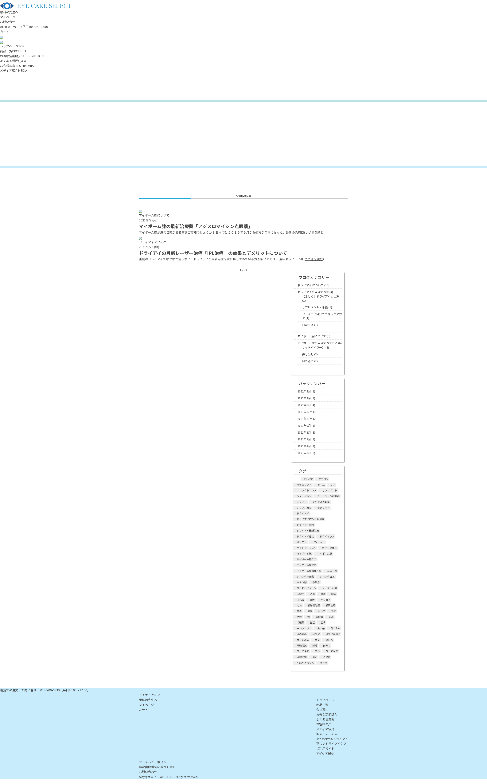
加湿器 (300, 593)
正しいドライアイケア (331, 743)
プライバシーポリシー (154, 762)
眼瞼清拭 (302, 645)
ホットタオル (329, 548)
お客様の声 (323, 724)
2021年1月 (304, 453)
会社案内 (322, 709)
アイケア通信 (325, 753)
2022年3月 (304, 391)
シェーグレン (304, 496)
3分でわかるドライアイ (332, 738)
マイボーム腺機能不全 (309, 571)
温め (331, 616)
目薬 (317, 640)
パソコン (302, 542)
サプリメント (329, 490)
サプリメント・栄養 (315, 307)
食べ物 (323, 663)
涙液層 (319, 616)
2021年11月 (305, 419)
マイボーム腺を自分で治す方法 (317, 343)
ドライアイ (303, 513)
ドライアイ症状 (305, 536)
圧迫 (312, 599)
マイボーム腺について (312, 336)
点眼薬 (300, 622)
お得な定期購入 (326, 714)
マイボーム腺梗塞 (307, 565)
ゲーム (321, 484)
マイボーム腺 (324, 553)
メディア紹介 (325, 729)
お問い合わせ (148, 771)
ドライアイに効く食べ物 (310, 519)
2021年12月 (305, 412)
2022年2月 (304, 398)
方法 (299, 605)
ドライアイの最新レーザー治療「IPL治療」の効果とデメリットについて (213, 253)
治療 (299, 616)
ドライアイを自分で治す (313, 292)
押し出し (308, 354)
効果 (312, 593)
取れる (300, 599)
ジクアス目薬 (304, 507)
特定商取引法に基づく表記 (157, 767)
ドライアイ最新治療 (308, 530)
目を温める (303, 640)
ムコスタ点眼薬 (305, 576)
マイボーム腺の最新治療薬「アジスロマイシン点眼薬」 (196, 226)
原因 (323, 593)
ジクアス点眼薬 (321, 502)
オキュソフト (304, 484)
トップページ (325, 699)
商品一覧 (322, 704)
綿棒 (314, 645)
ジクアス (302, 502)
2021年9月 (304, 425)
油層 (309, 611)
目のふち (335, 628)
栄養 (299, 611)
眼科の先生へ (9, 12)
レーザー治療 (329, 588)
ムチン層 (302, 582)
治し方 (321, 611)
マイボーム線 (304, 553)
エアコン (323, 479)
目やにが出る (332, 634)
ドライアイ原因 (305, 525)
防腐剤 (326, 657)
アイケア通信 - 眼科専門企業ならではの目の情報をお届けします (243, 134)
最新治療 (330, 605)
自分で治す (303, 651)
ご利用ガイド (325, 748)
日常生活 (308, 325)
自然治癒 (302, 657)
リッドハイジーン (313, 347)
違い (314, 657)
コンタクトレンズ (307, 490)
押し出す (325, 599)
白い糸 (321, 628)
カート (4, 31)
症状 (323, 622)
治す (333, 611)
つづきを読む (314, 232)
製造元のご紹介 (326, 733)
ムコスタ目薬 (327, 576)
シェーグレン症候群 (328, 496)
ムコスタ (332, 571)
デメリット (323, 507)
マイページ (7, 17)
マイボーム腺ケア (307, 559)
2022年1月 (304, 405)
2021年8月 (304, 432)
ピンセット (318, 542)
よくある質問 (325, 719)
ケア (332, 484)
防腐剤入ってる (305, 663)
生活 (312, 622)
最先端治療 (313, 605)
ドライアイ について (311, 285)
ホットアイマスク (306, 548)
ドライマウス (327, 536)
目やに (316, 634)
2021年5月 (304, 439)
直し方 (329, 640)
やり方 (316, 582)
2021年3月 (304, 446)
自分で (326, 645)
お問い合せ (7, 21)
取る (333, 593)
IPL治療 (308, 479)
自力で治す (331, 651)
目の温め (308, 361)
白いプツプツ (304, 628)
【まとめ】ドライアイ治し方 (320, 296)
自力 (317, 651)
